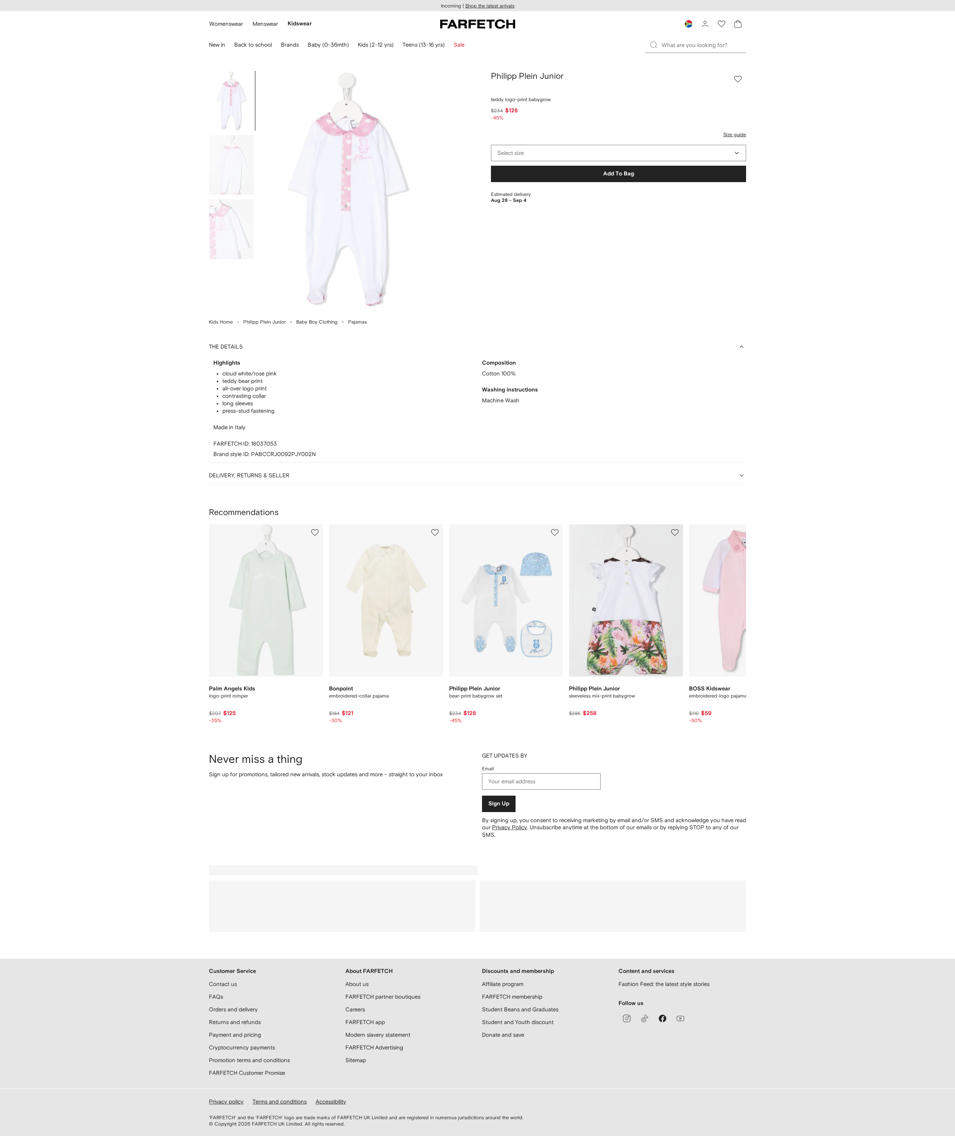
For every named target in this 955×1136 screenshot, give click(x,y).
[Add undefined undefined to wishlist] (315, 532)
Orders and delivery (233, 1009)
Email (488, 768)
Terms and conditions (280, 1101)
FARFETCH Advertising (374, 1047)
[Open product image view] (347, 190)
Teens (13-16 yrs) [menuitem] (424, 44)
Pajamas (357, 321)
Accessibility (331, 1101)
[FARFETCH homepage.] (477, 24)
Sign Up (498, 803)
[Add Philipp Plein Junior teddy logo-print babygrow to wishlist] (738, 79)
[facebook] (662, 1018)
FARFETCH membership (512, 996)
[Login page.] (705, 24)
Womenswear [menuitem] (226, 23)
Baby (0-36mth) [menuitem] (328, 44)
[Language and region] (688, 24)
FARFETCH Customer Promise (247, 1073)
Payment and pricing (235, 1034)
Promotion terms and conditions (249, 1060)
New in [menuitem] (217, 44)
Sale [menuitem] (459, 44)
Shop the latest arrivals (489, 5)
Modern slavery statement (377, 1034)
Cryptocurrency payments (242, 1047)
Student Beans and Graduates (520, 1009)
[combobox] (618, 153)
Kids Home (221, 321)
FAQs (216, 996)
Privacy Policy (509, 827)
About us (357, 984)
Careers (355, 1009)
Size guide (734, 134)
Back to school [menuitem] (253, 44)
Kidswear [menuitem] (300, 23)
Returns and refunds (235, 1022)
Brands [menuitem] (290, 44)
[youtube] (680, 1018)
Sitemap (355, 1060)
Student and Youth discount (518, 1022)
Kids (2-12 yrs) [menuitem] (376, 44)
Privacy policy (226, 1101)
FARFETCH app (365, 1022)
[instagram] (627, 1018)
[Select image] (231, 101)
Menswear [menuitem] (265, 23)
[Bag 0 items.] (738, 24)
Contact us (223, 984)
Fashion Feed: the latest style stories (664, 984)
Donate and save (503, 1034)
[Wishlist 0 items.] (721, 24)
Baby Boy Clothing (317, 321)
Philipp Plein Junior (264, 321)
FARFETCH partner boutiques (382, 996)
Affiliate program (502, 984)
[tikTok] (644, 1018)
